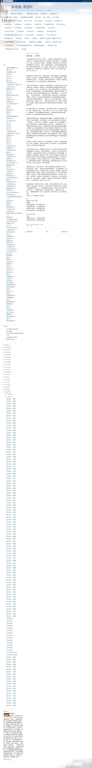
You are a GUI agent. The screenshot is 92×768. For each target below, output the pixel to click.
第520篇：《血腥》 (11, 529)
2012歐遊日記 (8, 28)
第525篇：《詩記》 (11, 541)
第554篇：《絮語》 (11, 606)
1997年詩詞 (9, 645)
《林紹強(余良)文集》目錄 (11, 49)
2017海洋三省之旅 (9, 31)
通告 (7, 318)
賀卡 (7, 225)
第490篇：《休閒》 (11, 457)
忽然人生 (8, 291)
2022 (6, 357)
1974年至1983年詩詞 (11, 655)
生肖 (7, 144)
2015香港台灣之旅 (40, 28)
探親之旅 (8, 272)
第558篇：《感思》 (11, 616)
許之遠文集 (9, 331)
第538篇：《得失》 (11, 570)
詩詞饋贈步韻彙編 (11, 116)
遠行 (7, 234)
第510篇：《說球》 (11, 505)
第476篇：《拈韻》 (11, 425)
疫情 (7, 142)
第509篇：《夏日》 (11, 502)
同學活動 (8, 200)
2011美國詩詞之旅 (49, 24)
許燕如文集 (9, 261)
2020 (6, 362)
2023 (6, 354)
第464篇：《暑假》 (11, 399)
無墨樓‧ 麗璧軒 (22, 7)
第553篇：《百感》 (11, 604)
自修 (7, 93)
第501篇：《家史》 (11, 483)
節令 (7, 122)
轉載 (7, 137)
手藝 (7, 293)
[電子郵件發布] (41, 224)
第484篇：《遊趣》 (11, 445)
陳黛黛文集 (9, 165)
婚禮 (7, 289)
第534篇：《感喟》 (11, 560)
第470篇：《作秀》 (11, 413)
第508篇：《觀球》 (11, 500)
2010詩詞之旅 (37, 24)
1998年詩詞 (9, 643)
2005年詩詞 (9, 626)
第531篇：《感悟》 (11, 553)
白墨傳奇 (34, 38)
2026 (6, 347)
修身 (7, 139)
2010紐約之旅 (17, 24)
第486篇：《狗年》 (11, 449)
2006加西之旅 (48, 21)
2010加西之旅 (27, 24)
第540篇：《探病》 (11, 575)
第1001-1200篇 (28, 21)
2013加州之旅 (17, 28)
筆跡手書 (8, 118)
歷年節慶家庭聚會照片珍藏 (24, 45)
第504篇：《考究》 (11, 490)
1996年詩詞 (9, 647)
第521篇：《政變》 (11, 531)
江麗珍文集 (9, 87)
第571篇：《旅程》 (11, 686)
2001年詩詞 (9, 635)
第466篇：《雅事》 (11, 403)
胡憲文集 (8, 190)
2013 (6, 379)
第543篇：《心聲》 (11, 582)
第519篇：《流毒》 (11, 527)
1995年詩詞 (9, 650)
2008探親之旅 (8, 24)
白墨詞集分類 (53, 14)
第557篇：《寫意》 (11, 613)
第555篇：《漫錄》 (11, 609)
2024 (6, 352)
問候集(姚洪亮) (10, 285)
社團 (7, 203)
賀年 (7, 274)
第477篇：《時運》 (11, 428)
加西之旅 (8, 270)
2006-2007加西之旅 (11, 192)
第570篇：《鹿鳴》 (11, 684)
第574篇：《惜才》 (11, 693)
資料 (7, 91)
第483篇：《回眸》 (11, 442)
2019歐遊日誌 (40, 31)
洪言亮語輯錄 (10, 295)
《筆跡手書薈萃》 (9, 45)
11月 (8, 396)
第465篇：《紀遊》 (11, 401)
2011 (6, 384)
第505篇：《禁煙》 (11, 493)
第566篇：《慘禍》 (11, 674)
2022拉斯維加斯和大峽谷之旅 (14, 196)
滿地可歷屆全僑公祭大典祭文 (14, 213)
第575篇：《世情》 (11, 696)
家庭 (7, 97)
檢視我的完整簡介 (7, 759)
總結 (7, 152)
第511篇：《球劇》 (11, 507)
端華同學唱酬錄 (10, 68)
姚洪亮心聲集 (10, 287)
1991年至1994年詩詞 (11, 652)
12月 (8, 394)
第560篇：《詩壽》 (11, 659)
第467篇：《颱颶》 (11, 406)
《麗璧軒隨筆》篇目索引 (16, 14)
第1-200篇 (38, 17)
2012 (6, 382)
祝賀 (7, 112)
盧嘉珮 (8, 259)
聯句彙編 (8, 304)
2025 (6, 349)
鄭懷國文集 (9, 207)
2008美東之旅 (58, 21)
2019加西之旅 (30, 31)
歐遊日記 (8, 240)
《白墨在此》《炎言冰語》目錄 (52, 42)
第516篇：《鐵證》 (11, 519)
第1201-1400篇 (38, 21)
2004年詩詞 (9, 628)
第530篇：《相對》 (11, 551)
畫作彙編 (8, 255)
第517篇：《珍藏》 (11, 522)
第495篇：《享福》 (11, 469)
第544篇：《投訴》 (11, 585)
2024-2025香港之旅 (51, 35)
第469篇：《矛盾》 (11, 411)
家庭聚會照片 (10, 188)
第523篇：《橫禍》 (11, 536)
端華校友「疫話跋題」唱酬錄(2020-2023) (51, 38)
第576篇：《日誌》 (11, 698)
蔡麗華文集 (9, 89)
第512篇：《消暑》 (11, 510)
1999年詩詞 (9, 640)
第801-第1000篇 (17, 21)
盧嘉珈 (8, 158)
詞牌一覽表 (9, 312)
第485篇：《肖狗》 (11, 447)
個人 (7, 80)
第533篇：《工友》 (11, 558)
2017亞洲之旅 (51, 28)
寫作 (7, 129)
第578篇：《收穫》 (11, 703)
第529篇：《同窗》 (11, 548)
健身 (7, 266)
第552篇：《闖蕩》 (11, 601)
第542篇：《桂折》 (11, 580)
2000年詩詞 (9, 638)
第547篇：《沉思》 (11, 592)
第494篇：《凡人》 (11, 466)
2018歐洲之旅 (20, 31)
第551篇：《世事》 (11, 599)
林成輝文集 (9, 236)
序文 (7, 167)
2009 (6, 389)
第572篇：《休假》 (11, 688)
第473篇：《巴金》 (11, 418)
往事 (7, 125)
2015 (6, 374)
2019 (6, 364)
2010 (6, 387)
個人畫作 (8, 280)
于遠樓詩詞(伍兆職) (11, 337)
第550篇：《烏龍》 (11, 597)
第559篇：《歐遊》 (11, 657)
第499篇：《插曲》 (11, 476)
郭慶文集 (8, 264)
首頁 (5, 14)
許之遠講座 (9, 310)
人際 (7, 127)
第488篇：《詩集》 (11, 454)
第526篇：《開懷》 (11, 544)
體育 (7, 180)
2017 (6, 369)
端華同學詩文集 (21, 42)
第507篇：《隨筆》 (11, 498)
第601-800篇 (7, 21)
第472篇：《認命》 (11, 416)
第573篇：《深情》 (11, 691)
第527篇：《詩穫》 (11, 546)
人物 (7, 106)
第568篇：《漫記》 (11, 679)
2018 (6, 367)
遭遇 (7, 205)
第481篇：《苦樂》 (11, 437)
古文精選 (23, 49)
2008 (6, 392)
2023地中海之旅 (29, 35)
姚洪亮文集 (9, 110)
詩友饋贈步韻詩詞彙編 (27, 17)
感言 (31, 226)
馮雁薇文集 (9, 276)
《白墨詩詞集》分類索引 (11, 17)
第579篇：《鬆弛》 (11, 705)
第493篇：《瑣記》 (11, 464)
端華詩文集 (9, 175)
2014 (6, 377)
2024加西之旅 (40, 35)
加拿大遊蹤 (19, 38)
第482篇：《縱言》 (11, 440)
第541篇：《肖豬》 (11, 577)
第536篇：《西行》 (11, 565)
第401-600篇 (55, 17)
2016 (6, 372)
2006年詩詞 (9, 623)
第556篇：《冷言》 (11, 611)
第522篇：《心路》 (11, 534)
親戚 (7, 308)
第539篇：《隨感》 (11, 572)
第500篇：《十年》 (11, 478)
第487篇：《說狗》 (11, 452)
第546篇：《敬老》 (11, 589)
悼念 (7, 114)
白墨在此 (8, 101)
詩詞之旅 (8, 242)
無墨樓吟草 (44, 14)
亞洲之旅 (8, 278)
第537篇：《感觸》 (11, 568)
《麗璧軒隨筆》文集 (11, 133)
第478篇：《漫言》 (11, 430)
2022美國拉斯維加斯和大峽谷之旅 (13, 35)
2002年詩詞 (9, 633)
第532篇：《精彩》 (11, 556)
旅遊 (7, 78)
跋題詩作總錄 (10, 316)
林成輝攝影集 (10, 72)
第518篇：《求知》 (11, 524)
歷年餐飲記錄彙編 (39, 45)
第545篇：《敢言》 (11, 587)
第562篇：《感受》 (11, 664)
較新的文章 (29, 231)
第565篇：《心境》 (11, 671)
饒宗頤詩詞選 (10, 321)
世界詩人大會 (10, 232)
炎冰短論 (8, 173)
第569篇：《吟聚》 (11, 681)
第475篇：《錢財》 (11, 423)
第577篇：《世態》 (11, 700)
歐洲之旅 (8, 238)
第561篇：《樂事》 (11, 662)
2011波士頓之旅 (60, 24)
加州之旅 (8, 268)
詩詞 (7, 74)
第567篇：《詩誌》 (11, 676)
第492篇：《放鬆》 (11, 461)
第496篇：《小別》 (11, 471)
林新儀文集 (9, 154)
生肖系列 (27, 38)
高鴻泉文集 (9, 169)
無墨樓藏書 (9, 297)
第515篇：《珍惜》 (11, 517)
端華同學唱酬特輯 (9, 42)
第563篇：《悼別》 (11, 667)
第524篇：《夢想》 (11, 539)
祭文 (7, 299)
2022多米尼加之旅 (51, 31)
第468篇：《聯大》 (11, 408)
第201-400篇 (46, 17)
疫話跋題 (8, 217)
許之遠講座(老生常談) (12, 329)
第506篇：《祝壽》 (11, 495)
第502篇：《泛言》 (11, 486)
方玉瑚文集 (9, 211)
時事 (7, 108)
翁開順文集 (9, 223)
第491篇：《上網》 (11, 459)
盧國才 (13, 713)
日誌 (7, 76)
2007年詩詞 (9, 621)
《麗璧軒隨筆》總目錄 (32, 14)
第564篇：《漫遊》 (11, 669)
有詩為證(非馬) (10, 339)
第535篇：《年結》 (11, 563)
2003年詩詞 (9, 630)
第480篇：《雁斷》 (11, 435)
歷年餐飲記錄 (10, 161)
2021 (6, 359)
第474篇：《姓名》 (11, 420)
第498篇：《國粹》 (11, 473)
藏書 (7, 306)
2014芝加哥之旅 (28, 28)
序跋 (7, 257)
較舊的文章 (64, 231)
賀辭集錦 (8, 314)
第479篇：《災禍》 (11, 432)
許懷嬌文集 (9, 99)
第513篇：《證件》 (11, 512)
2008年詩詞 (9, 618)
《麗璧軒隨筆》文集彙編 (35, 42)
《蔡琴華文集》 (10, 230)
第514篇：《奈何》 (11, 515)
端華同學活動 (10, 302)
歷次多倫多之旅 (8, 38)
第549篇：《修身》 (11, 594)
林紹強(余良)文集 (11, 95)
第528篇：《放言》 (11, 481)
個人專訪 (8, 253)
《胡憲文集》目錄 (52, 45)
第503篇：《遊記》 (11, 488)
